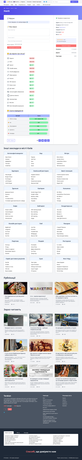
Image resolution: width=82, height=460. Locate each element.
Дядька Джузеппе (35, 249)
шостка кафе (7, 441)
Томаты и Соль (9, 266)
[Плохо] (17, 44)
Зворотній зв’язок (47, 402)
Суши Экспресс (35, 264)
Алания (7, 253)
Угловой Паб (34, 231)
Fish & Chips (60, 271)
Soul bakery (34, 198)
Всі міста (45, 407)
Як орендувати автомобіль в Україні (66, 328)
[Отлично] (21, 44)
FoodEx (7, 264)
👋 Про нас (10, 1)
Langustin (7, 229)
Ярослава (59, 231)
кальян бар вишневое (58, 438)
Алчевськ (64, 402)
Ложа (32, 163)
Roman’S (33, 176)
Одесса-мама (60, 247)
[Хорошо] (20, 44)
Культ (32, 165)
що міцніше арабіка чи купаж (11, 437)
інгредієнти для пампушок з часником (61, 435)
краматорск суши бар (9, 443)
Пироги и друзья (9, 249)
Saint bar (33, 159)
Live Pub (33, 227)
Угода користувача (47, 403)
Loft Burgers (8, 181)
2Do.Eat (7, 269)
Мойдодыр (34, 233)
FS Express (33, 271)
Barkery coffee (34, 196)
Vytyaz (58, 253)
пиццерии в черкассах (58, 441)
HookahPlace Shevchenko (63, 194)
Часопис (7, 163)
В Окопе (33, 229)
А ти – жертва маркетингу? (38, 296)
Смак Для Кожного (62, 218)
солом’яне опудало (33, 435)
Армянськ (64, 403)
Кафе (12, 4)
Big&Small (8, 227)
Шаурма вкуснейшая (62, 269)
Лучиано (59, 212)
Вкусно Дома (8, 271)
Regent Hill (59, 183)
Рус (6, 409)
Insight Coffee (34, 194)
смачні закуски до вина (58, 437)
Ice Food (7, 231)
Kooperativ (59, 176)
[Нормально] (18, 44)
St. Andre (59, 245)
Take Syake (34, 262)
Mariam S (59, 214)
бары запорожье (56, 442)
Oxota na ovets (9, 216)
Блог (44, 398)
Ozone (58, 198)
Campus (7, 159)
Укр (10, 409)
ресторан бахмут (56, 443)
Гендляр (33, 200)
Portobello (33, 245)
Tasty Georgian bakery (62, 236)
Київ (60, 34)
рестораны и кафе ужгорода (35, 443)
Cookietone (60, 229)
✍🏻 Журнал (22, 1)
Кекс (32, 161)
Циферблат (8, 161)
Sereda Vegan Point (36, 192)
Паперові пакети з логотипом (13, 328)
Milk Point (7, 214)
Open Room (8, 157)
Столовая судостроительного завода (15, 200)
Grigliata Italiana (35, 174)
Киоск (58, 264)
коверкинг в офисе (57, 439)
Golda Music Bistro (62, 161)
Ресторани (6, 4)
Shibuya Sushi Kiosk (36, 266)
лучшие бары (32, 442)
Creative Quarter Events (63, 174)
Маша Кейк (60, 216)
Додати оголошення (47, 400)
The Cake (59, 209)
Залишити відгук (66, 45)
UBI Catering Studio (36, 209)
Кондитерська (22, 4)
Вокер (58, 251)
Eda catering (34, 214)
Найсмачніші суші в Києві (49, 411)
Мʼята (6, 196)
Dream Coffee (8, 209)
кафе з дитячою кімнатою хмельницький (14, 442)
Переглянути (62, 27)
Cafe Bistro (59, 163)
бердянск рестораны (33, 438)
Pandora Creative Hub (62, 179)
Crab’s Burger (8, 183)
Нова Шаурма (60, 262)
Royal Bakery (60, 233)
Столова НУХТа (9, 198)
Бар (16, 4)
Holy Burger (8, 174)
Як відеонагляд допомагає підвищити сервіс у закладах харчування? (49, 421)
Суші (34, 4)
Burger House (8, 176)
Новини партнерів (36, 1)
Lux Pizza (33, 251)
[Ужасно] (15, 44)
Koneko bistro (60, 159)
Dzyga (32, 218)
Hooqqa (59, 200)
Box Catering (34, 212)
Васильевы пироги (10, 251)
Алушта (64, 400)
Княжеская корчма (36, 181)
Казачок (7, 194)
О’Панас (59, 249)
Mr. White (59, 192)
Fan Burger (8, 179)
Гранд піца (34, 253)
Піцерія (29, 4)
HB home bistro (61, 165)
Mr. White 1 (60, 196)
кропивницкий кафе (33, 441)
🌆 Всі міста (16, 1)
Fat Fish (7, 236)
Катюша (7, 245)
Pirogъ (7, 247)
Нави (32, 179)
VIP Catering (34, 216)
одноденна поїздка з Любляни (11, 435)
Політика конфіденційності (49, 405)
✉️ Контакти (29, 1)
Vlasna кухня (60, 181)
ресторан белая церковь (10, 439)
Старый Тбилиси (61, 227)
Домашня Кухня (9, 192)
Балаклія (64, 405)
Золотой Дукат (9, 212)
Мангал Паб (34, 236)
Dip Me (7, 262)
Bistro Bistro (60, 157)
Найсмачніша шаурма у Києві (50, 409)
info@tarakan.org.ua (73, 458)
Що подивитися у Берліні (34, 437)
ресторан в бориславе (10, 438)
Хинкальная (8, 218)
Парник (33, 157)
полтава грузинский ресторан (35, 439)
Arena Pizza (34, 247)
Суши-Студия (34, 269)
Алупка (64, 398)
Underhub (7, 165)
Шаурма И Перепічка (62, 266)
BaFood (7, 233)
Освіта (38, 4)
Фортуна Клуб (34, 183)
